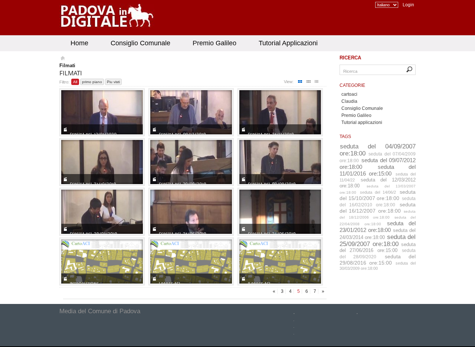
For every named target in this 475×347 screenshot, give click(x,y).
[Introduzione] (102, 261)
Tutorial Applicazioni (288, 43)
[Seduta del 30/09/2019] (191, 162)
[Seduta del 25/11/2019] (280, 112)
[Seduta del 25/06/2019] (191, 212)
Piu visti (113, 82)
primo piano (92, 82)
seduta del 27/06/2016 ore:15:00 (378, 247)
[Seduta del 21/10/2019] (102, 162)
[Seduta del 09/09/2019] (280, 162)
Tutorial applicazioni (361, 122)
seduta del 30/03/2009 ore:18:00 (378, 266)
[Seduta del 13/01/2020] (102, 112)
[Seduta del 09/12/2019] (191, 112)
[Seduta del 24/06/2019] (280, 212)
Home (79, 43)
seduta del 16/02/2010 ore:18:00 (378, 201)
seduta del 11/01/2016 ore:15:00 (378, 170)
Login (408, 4)
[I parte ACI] (191, 261)
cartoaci (349, 94)
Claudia (349, 101)
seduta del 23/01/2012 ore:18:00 (378, 226)
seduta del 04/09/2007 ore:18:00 (378, 150)
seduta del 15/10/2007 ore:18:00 (378, 195)
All (75, 82)
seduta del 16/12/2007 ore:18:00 (378, 208)
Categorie (352, 85)
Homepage (62, 59)
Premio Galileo (214, 43)
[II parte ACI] (280, 261)
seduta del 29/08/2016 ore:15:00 (378, 259)
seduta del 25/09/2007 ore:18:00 (378, 240)
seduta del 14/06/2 (378, 192)
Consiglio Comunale (140, 43)
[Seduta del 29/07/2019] (102, 212)
